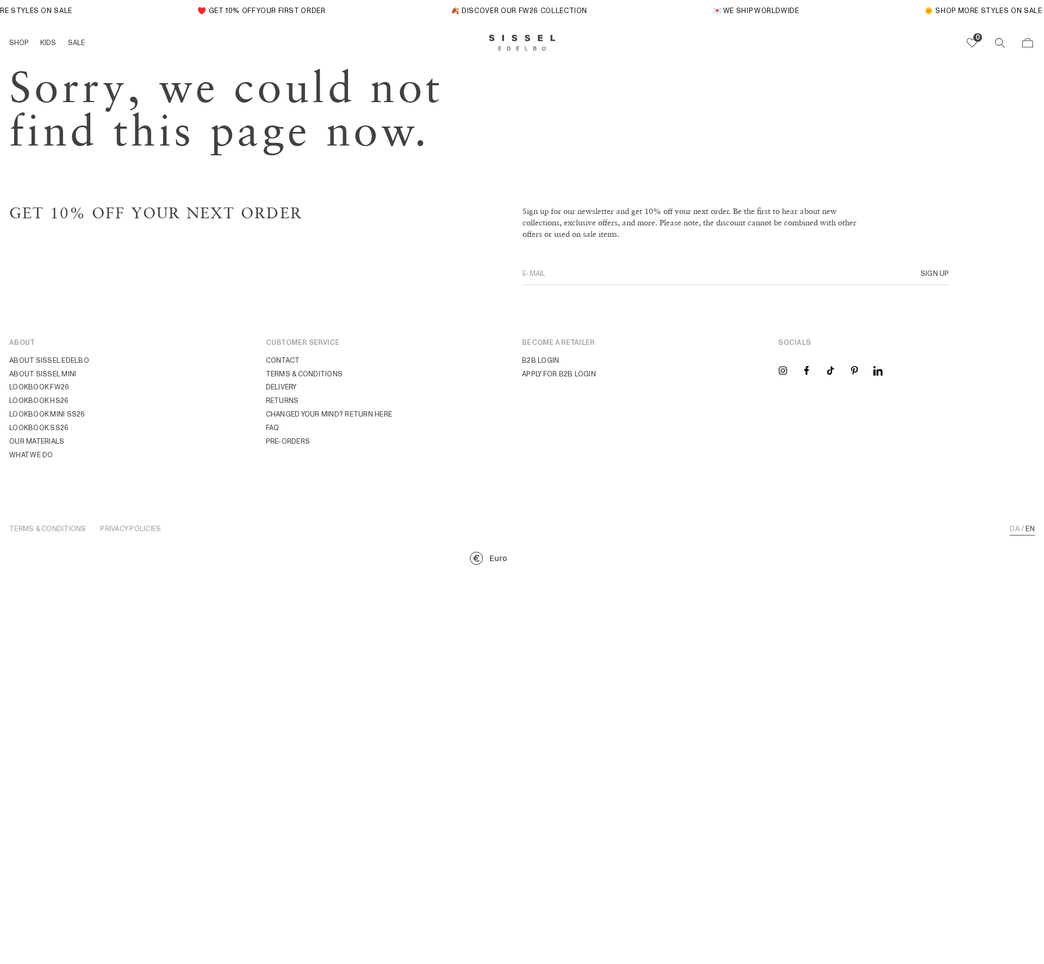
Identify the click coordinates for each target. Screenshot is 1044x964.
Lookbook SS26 (39, 428)
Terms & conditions (304, 374)
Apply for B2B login (559, 374)
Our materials (36, 441)
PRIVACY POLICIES (130, 529)
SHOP (19, 43)
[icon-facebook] (806, 370)
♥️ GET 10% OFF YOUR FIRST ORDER (255, 11)
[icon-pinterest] (854, 370)
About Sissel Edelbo (49, 360)
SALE (76, 43)
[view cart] (1028, 43)
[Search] (1000, 43)
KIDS (48, 43)
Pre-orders (288, 441)
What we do (31, 455)
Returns (282, 400)
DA (1015, 529)
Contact (283, 360)
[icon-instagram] (782, 370)
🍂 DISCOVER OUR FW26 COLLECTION (512, 11)
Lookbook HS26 (39, 400)
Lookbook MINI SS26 (47, 414)
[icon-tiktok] (830, 370)
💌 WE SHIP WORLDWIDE (749, 11)
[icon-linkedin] (878, 370)
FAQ (272, 428)
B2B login (540, 360)
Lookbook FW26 (39, 387)
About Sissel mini (42, 374)
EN (1030, 529)
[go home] (522, 42)
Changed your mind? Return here (329, 414)
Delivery (281, 387)
